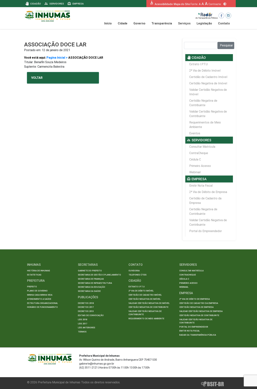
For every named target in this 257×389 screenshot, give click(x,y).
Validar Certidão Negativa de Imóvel (208, 92)
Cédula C (195, 159)
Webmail (195, 172)
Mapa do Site (182, 4)
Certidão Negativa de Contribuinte (203, 103)
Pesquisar (226, 45)
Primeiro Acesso (200, 166)
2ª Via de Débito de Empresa (208, 192)
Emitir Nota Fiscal (201, 185)
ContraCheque (198, 153)
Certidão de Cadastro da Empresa (205, 201)
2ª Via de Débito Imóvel (205, 70)
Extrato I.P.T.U (198, 64)
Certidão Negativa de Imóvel (208, 83)
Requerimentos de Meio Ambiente (205, 125)
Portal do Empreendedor (205, 231)
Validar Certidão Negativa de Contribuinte (208, 114)
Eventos (194, 133)
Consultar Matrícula (202, 146)
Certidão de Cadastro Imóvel (208, 77)
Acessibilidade (164, 4)
